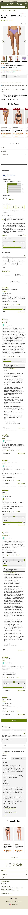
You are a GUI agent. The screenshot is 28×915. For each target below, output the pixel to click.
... (5, 10)
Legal (2, 877)
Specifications (4, 154)
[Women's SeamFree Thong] (8, 839)
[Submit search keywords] (26, 7)
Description (4, 151)
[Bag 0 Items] (26, 4)
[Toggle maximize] (25, 24)
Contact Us (4, 884)
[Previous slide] (3, 41)
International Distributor (7, 893)
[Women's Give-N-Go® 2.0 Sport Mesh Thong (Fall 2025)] (6, 122)
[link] (6, 864)
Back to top (14, 857)
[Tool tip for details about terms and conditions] (22, 70)
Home (3, 10)
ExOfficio (3, 870)
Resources (4, 874)
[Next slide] (24, 41)
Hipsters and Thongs (11, 10)
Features (3, 147)
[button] (1, 1)
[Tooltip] (16, 67)
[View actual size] (22, 24)
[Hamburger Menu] (2, 4)
